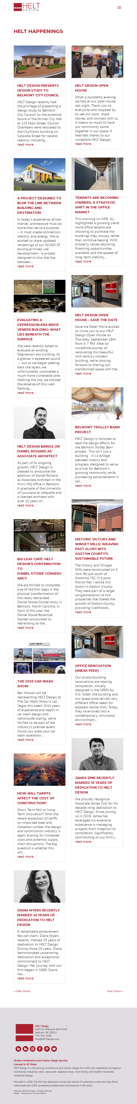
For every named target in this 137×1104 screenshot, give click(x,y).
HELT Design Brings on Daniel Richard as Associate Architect (38, 451)
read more (25, 144)
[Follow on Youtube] (54, 1049)
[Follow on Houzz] (25, 1049)
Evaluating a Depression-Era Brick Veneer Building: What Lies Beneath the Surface (39, 329)
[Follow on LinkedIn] (18, 1049)
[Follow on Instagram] (32, 1049)
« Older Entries (22, 991)
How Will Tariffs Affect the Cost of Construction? (35, 798)
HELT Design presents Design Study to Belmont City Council (38, 90)
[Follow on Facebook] (40, 1049)
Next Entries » (115, 991)
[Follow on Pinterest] (47, 1049)
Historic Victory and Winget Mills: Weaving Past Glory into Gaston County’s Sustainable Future (96, 549)
